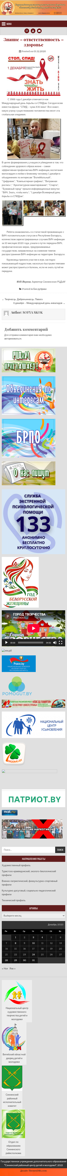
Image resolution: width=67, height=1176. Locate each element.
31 (33, 960)
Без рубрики (39, 289)
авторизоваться (12, 338)
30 (24, 960)
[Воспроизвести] (6, 642)
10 (33, 943)
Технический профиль (14, 900)
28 (6, 960)
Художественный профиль (16, 865)
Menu (9, 24)
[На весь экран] (60, 642)
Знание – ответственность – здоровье (34, 42)
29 (15, 960)
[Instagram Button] (26, 31)
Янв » (12, 968)
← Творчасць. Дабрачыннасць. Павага (22, 299)
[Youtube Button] (33, 31)
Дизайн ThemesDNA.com (33, 1171)
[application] (33, 628)
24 (33, 954)
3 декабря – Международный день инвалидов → (39, 303)
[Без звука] (55, 642)
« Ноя (5, 968)
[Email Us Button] (39, 31)
